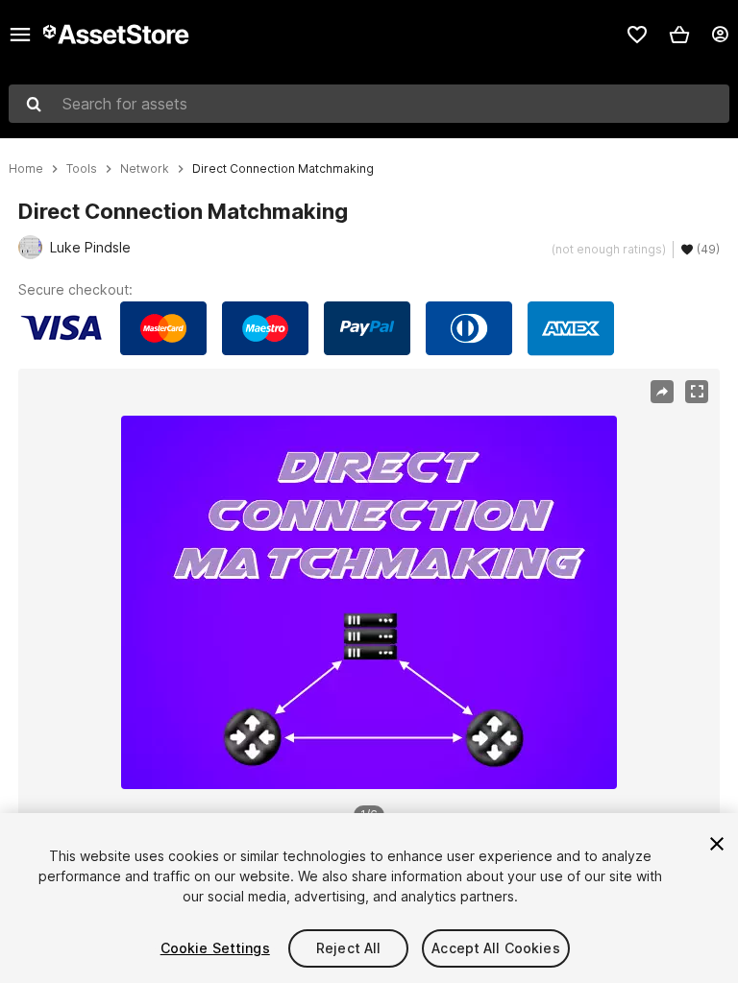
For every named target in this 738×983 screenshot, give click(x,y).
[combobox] (369, 103)
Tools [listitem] (81, 169)
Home (26, 169)
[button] (679, 34)
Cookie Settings (215, 948)
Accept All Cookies (495, 948)
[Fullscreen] (696, 391)
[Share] (662, 391)
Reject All (348, 948)
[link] (637, 34)
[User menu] (719, 34)
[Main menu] (20, 34)
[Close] (716, 844)
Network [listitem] (144, 169)
